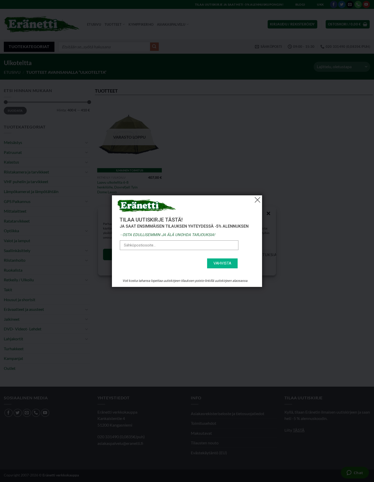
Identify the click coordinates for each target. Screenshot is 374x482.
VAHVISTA (222, 263)
